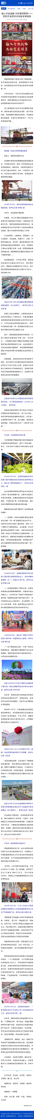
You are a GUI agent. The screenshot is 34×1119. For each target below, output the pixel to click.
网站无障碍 (30, 3)
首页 (4, 8)
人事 (29, 8)
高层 (18, 8)
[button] (4, 142)
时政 (24, 8)
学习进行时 (11, 8)
